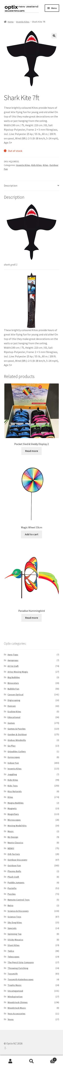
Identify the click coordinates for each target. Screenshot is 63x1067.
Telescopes (13, 956)
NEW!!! (11, 848)
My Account (10, 1061)
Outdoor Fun (14, 865)
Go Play (11, 745)
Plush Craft (13, 876)
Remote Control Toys (19, 899)
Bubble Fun (13, 688)
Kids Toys (13, 785)
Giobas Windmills (17, 740)
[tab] (31, 186)
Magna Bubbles (16, 802)
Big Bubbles (14, 677)
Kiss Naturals (15, 791)
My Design (13, 837)
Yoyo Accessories (16, 1013)
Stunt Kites (13, 945)
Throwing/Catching (18, 968)
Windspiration (15, 996)
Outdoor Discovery (17, 859)
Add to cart (31, 534)
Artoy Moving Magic (18, 671)
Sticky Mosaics (15, 939)
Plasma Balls (14, 871)
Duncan (12, 705)
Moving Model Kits (17, 825)
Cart (48, 1058)
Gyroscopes (14, 757)
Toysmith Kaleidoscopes (20, 979)
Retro (10, 905)
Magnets (12, 808)
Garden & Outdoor (17, 734)
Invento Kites (22, 21)
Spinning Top (15, 933)
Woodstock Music (17, 1007)
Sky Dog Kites (15, 922)
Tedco (11, 950)
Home (11, 21)
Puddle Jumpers (16, 882)
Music (11, 831)
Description (10, 185)
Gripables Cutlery (17, 751)
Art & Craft (13, 666)
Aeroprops (13, 660)
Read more (31, 451)
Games (11, 722)
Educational (14, 717)
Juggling (12, 774)
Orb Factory (14, 854)
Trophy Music (15, 985)
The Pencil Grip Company (21, 962)
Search (31, 1061)
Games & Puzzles (17, 728)
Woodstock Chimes (18, 1002)
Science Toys (14, 916)
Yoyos (11, 1019)
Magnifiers (13, 814)
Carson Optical (15, 694)
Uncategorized (15, 990)
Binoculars (13, 683)
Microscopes (14, 819)
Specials (12, 928)
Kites (45, 165)
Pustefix (12, 888)
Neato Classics (15, 842)
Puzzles (12, 893)
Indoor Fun (13, 762)
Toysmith (13, 973)
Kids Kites (36, 165)
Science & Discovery (18, 911)
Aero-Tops (13, 654)
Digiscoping (14, 700)
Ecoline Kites (14, 711)
